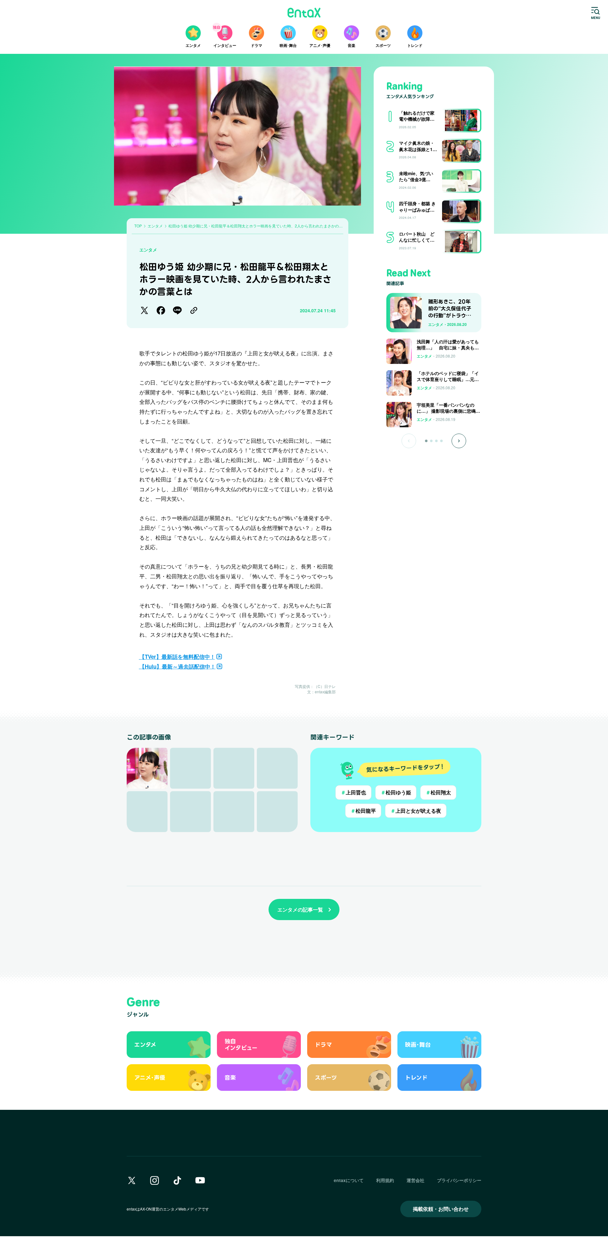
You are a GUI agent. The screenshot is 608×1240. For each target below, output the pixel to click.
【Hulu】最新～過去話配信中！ (177, 666)
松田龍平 (363, 810)
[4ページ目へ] (441, 441)
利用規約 (385, 1180)
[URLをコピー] (194, 310)
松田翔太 (438, 792)
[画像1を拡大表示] (147, 768)
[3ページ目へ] (436, 441)
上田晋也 (353, 792)
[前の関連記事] (409, 441)
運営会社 (415, 1180)
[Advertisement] (433, 469)
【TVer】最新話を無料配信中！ (177, 656)
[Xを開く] (132, 1180)
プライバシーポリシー (459, 1180)
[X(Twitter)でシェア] (144, 310)
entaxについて (349, 1180)
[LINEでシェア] (177, 310)
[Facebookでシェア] (161, 310)
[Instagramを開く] (154, 1180)
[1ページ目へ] (426, 441)
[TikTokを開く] (177, 1180)
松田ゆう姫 (396, 792)
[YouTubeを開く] (200, 1180)
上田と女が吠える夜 (415, 810)
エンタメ (148, 249)
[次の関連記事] (459, 441)
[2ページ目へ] (431, 441)
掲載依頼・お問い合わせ (441, 1208)
